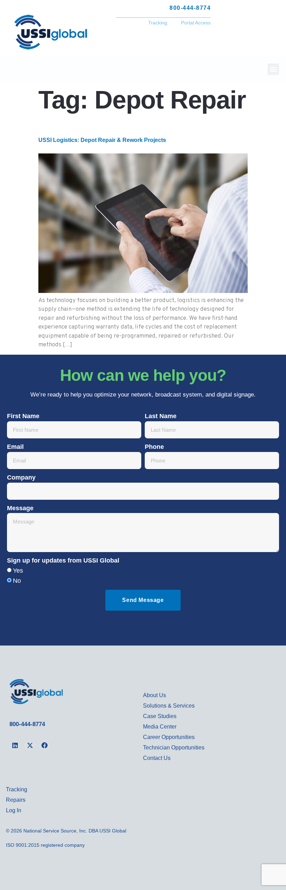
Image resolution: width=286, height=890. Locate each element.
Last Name (160, 416)
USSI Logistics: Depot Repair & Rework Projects (102, 140)
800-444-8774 (27, 724)
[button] (273, 69)
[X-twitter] (29, 745)
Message (20, 508)
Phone (154, 446)
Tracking (157, 22)
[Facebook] (44, 745)
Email (15, 446)
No (17, 580)
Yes (18, 570)
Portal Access (196, 22)
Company (21, 477)
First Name (23, 416)
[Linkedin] (15, 745)
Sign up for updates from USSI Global (63, 560)
